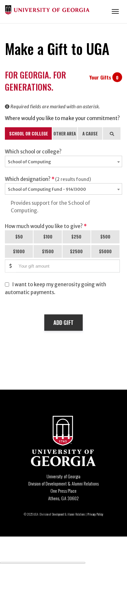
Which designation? (48, 179)
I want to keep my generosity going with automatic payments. (55, 288)
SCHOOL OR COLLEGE (28, 133)
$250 (76, 236)
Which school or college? (33, 152)
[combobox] (63, 161)
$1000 (19, 251)
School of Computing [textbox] (29, 162)
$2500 (76, 251)
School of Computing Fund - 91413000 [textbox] (47, 189)
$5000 (105, 251)
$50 (19, 236)
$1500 (48, 251)
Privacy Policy (95, 514)
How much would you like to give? (46, 226)
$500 (105, 236)
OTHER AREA (64, 133)
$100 (47, 236)
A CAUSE (90, 133)
